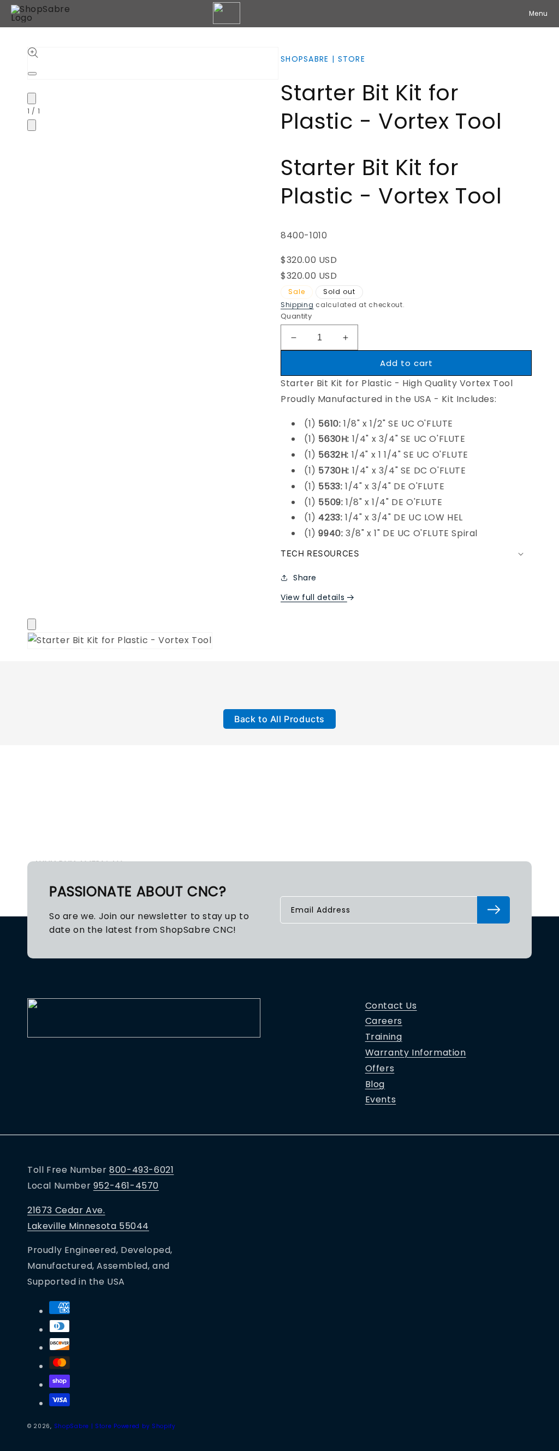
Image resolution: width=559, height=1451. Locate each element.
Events (380, 1099)
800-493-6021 (141, 1170)
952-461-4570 (126, 1185)
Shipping (297, 304)
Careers (383, 1021)
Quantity (296, 316)
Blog (375, 1084)
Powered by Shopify (145, 1426)
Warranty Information (415, 1052)
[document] (279, 643)
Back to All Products (279, 718)
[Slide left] (31, 98)
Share (305, 577)
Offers (380, 1068)
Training (383, 1036)
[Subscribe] (493, 910)
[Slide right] (31, 125)
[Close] (31, 624)
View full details (314, 597)
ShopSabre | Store (83, 1426)
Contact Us (391, 1005)
